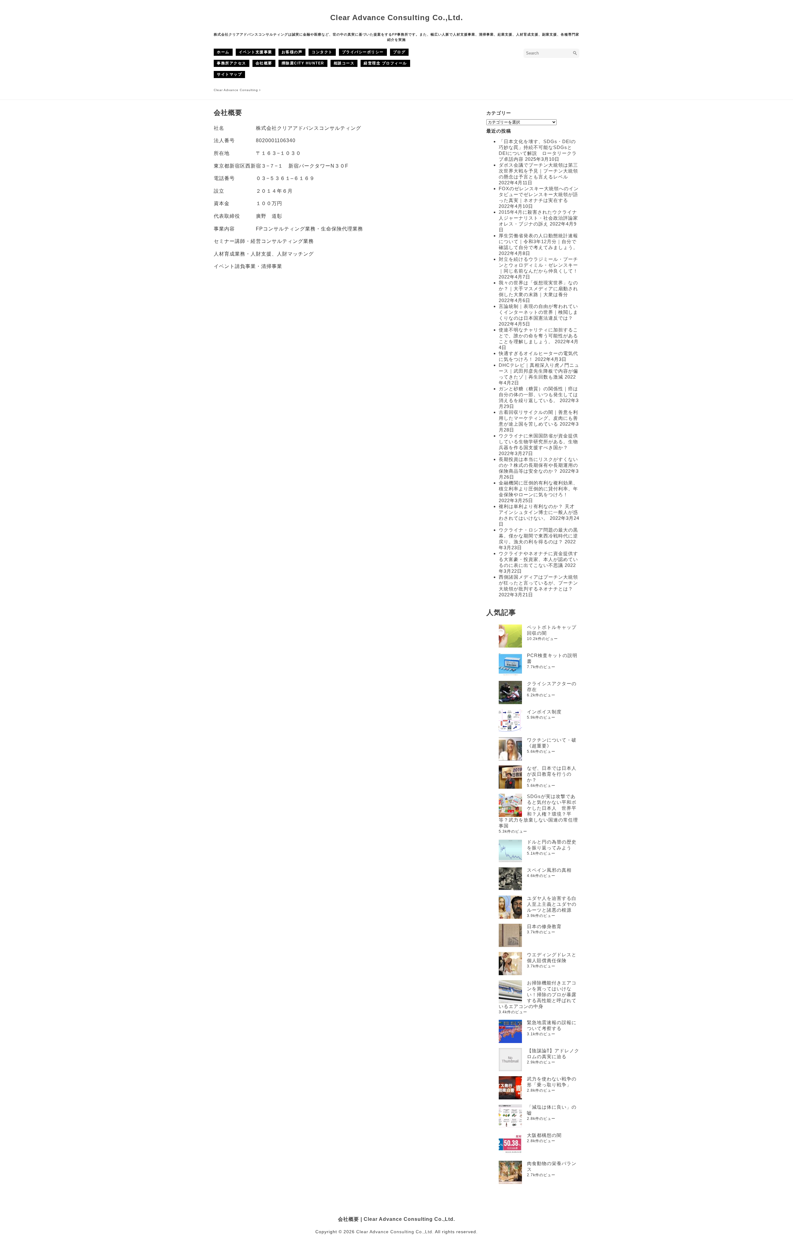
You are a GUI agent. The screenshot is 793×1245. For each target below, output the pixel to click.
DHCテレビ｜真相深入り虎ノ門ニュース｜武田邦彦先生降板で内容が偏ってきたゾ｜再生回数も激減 (539, 370)
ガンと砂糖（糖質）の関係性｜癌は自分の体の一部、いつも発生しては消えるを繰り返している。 (538, 394)
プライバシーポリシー (363, 52)
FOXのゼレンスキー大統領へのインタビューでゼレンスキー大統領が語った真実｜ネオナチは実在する (539, 194)
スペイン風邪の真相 (549, 870)
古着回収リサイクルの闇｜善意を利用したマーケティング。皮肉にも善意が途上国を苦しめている (538, 418)
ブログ (399, 52)
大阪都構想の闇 (544, 1135)
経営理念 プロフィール (385, 63)
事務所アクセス (231, 63)
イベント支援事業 (255, 52)
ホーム (223, 52)
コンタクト (322, 52)
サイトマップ (229, 74)
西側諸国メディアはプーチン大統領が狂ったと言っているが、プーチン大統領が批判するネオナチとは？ (538, 582)
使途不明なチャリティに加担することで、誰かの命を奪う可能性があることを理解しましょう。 (538, 335)
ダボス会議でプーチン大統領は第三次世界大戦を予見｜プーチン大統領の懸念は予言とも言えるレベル (538, 170)
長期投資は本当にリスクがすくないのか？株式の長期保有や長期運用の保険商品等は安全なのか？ (538, 465)
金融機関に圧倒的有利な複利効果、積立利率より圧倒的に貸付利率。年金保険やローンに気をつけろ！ (538, 488)
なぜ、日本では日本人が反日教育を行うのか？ (551, 774)
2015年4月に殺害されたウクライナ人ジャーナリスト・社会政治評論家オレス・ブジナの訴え (538, 217)
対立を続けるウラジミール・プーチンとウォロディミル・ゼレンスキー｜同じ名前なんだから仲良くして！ (538, 265)
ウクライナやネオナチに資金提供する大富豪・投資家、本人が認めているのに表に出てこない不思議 (538, 559)
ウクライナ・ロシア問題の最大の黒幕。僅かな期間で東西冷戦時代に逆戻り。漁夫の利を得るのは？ (538, 535)
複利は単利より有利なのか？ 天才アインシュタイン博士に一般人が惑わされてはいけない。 (538, 512)
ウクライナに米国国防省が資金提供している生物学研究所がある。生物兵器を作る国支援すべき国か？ (538, 441)
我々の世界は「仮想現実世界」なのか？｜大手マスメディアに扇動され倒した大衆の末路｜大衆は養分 (538, 288)
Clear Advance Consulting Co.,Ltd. (396, 17)
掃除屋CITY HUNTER (303, 63)
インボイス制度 (544, 711)
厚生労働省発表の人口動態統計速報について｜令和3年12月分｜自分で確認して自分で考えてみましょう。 (538, 241)
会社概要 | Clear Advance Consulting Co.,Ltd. (396, 1219)
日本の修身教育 (544, 926)
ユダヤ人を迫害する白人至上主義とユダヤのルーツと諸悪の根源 (551, 904)
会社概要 (264, 63)
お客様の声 (292, 52)
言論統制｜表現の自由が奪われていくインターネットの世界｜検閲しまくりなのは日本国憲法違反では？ (538, 312)
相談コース (344, 63)
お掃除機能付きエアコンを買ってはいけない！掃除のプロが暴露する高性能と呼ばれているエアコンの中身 (537, 994)
